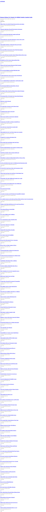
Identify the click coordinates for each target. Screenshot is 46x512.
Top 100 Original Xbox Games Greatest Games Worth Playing (11, 75)
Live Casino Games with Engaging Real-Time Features (9, 451)
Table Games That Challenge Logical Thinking (8, 435)
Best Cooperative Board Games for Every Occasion (9, 461)
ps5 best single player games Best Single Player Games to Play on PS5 (12, 39)
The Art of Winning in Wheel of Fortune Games (8, 404)
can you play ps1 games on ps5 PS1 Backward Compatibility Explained (12, 193)
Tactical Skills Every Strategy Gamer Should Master (9, 332)
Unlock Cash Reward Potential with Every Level (8, 507)
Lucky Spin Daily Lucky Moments (6, 327)
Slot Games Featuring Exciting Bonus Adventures (8, 456)
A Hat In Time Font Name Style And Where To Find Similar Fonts (11, 173)
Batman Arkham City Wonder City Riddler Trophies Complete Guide (16, 17)
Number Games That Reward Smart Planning (8, 466)
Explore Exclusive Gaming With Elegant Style (8, 296)
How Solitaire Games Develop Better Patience (8, 430)
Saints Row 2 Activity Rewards (5, 101)
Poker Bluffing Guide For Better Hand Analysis (8, 286)
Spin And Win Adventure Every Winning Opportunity (9, 322)
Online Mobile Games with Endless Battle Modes (8, 476)
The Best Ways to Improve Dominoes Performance (9, 440)
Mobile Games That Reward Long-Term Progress (8, 502)
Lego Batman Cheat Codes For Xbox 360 (7, 111)
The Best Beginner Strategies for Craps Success (8, 373)
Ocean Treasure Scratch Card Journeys (7, 384)
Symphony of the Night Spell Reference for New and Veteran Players (12, 204)
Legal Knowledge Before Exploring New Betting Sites (9, 250)
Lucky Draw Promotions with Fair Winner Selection (9, 389)
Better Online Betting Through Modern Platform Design (10, 492)
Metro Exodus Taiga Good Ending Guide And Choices (9, 142)
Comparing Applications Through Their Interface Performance (11, 29)
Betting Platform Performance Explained (7, 497)
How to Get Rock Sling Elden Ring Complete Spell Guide (10, 34)
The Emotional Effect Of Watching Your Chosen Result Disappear (11, 96)
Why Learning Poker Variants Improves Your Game (9, 420)
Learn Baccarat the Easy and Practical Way (7, 471)
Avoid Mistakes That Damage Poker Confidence (8, 260)
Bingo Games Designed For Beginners (6, 301)
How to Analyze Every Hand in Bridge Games (8, 415)
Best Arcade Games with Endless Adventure (7, 487)
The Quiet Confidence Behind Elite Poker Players (8, 265)
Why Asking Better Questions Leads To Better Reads (9, 106)
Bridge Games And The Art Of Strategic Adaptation (9, 116)
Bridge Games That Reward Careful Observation (8, 363)
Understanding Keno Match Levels (6, 394)
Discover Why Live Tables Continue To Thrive (8, 245)
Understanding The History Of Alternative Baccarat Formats (10, 44)
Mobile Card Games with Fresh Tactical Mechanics (9, 368)
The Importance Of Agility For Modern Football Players (10, 121)
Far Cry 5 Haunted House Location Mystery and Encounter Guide (11, 80)
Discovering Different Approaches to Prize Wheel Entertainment (11, 49)
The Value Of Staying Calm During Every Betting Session (10, 255)
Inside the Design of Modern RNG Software (7, 353)
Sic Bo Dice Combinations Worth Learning (7, 358)
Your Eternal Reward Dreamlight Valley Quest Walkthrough (10, 183)
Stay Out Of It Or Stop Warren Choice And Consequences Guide (11, 168)
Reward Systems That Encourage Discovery (7, 348)
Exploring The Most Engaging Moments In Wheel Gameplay (10, 65)
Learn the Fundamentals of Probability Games (8, 379)
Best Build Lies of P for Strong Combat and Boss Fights (9, 60)
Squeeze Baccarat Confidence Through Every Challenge (10, 291)
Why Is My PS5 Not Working (5, 188)
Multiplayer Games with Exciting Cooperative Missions (9, 317)
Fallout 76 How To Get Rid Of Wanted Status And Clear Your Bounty (12, 24)
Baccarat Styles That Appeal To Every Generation (9, 240)
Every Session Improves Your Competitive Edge (8, 219)
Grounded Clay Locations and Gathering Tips (8, 137)
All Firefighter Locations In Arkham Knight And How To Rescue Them (12, 157)
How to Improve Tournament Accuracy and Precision (9, 399)
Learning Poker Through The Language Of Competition (10, 281)
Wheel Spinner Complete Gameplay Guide (7, 312)
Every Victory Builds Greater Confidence (7, 214)
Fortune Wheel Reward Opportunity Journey (8, 307)
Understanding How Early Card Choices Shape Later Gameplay (11, 132)
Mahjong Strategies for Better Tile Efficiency (8, 425)
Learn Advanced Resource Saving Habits (7, 209)
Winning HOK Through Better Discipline (7, 229)
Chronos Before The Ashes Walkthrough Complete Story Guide (11, 178)
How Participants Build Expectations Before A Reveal (9, 85)
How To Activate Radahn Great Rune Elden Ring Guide (10, 70)
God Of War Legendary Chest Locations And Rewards (9, 152)
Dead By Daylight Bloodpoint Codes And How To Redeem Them (11, 147)
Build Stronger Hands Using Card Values (7, 276)
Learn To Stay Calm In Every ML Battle (7, 224)
